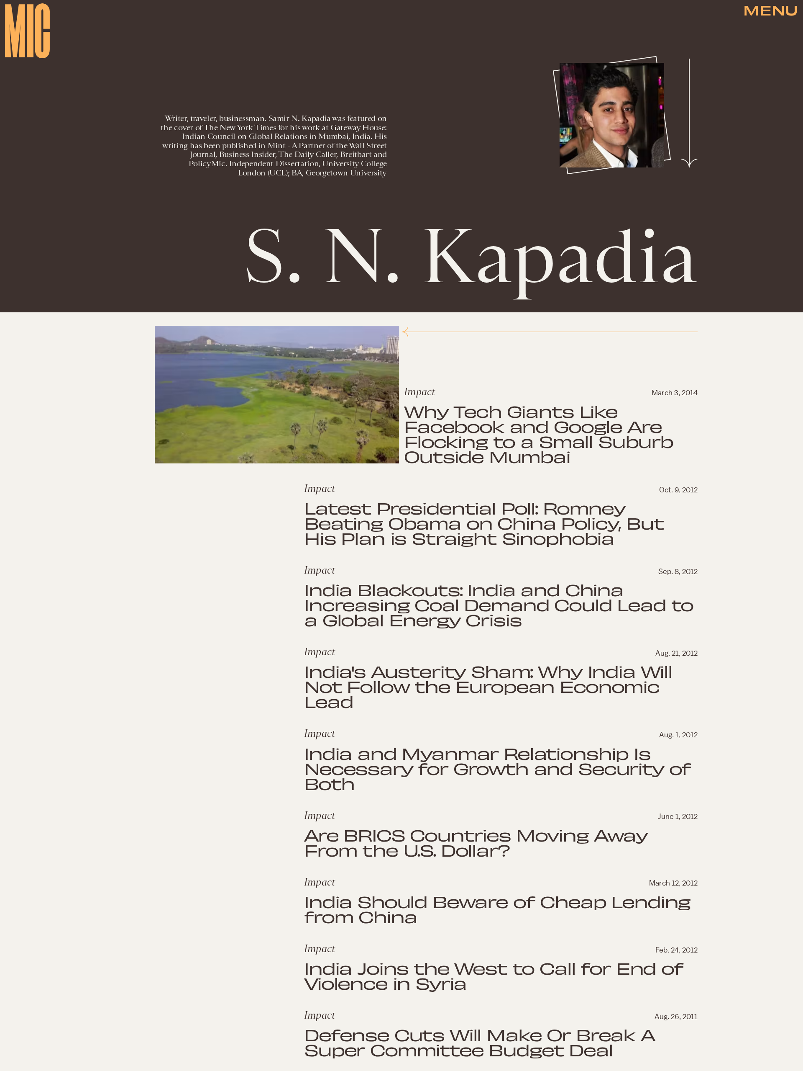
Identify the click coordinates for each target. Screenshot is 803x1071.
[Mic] (27, 30)
